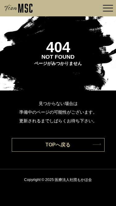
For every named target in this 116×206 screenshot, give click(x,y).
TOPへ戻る (58, 144)
